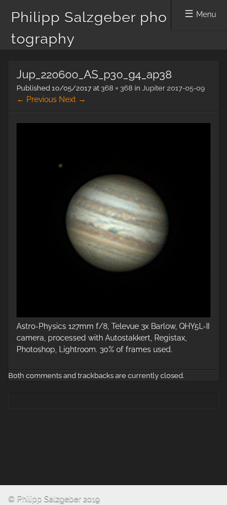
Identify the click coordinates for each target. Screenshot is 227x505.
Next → (72, 99)
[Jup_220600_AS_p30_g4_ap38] (113, 314)
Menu (206, 14)
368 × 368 (117, 88)
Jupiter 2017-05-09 (173, 88)
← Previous (37, 99)
